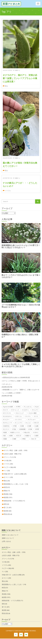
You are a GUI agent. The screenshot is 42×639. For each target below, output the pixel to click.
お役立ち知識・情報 (10, 454)
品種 (37, 426)
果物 (5, 491)
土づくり (6, 429)
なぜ (37, 407)
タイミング (20, 413)
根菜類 (6, 497)
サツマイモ (7, 413)
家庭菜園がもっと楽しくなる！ (14, 484)
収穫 (30, 426)
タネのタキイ (8, 416)
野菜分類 (7, 514)
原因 (22, 426)
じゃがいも (28, 407)
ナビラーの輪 (8, 467)
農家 (5, 439)
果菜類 (6, 494)
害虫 (6, 86)
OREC (19, 407)
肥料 (11, 436)
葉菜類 (6, 511)
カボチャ (26, 410)
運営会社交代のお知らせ (11, 377)
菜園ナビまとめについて (10, 535)
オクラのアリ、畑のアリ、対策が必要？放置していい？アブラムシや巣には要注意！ (20, 78)
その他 (6, 460)
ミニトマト (19, 423)
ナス (37, 416)
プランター (32, 419)
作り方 (37, 423)
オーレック (16, 410)
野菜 (24, 439)
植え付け (27, 432)
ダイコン (19, 416)
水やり (36, 432)
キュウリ (35, 410)
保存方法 (6, 426)
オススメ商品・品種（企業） (13, 450)
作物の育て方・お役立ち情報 (13, 474)
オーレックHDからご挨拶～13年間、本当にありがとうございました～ (21, 382)
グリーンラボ (8, 457)
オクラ (6, 410)
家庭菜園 (22, 429)
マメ (5, 471)
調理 (37, 436)
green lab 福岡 (8, 407)
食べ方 (34, 439)
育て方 (19, 436)
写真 (15, 426)
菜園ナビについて (8, 538)
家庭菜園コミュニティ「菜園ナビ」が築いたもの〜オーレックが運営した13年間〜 (20, 391)
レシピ (29, 423)
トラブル (8, 191)
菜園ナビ (28, 436)
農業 (15, 439)
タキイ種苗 (33, 413)
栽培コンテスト (15, 432)
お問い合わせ (6, 541)
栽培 (5, 432)
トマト (29, 416)
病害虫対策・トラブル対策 (13, 501)
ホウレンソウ (8, 423)
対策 (31, 429)
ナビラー (6, 419)
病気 (5, 504)
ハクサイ (19, 419)
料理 (37, 429)
